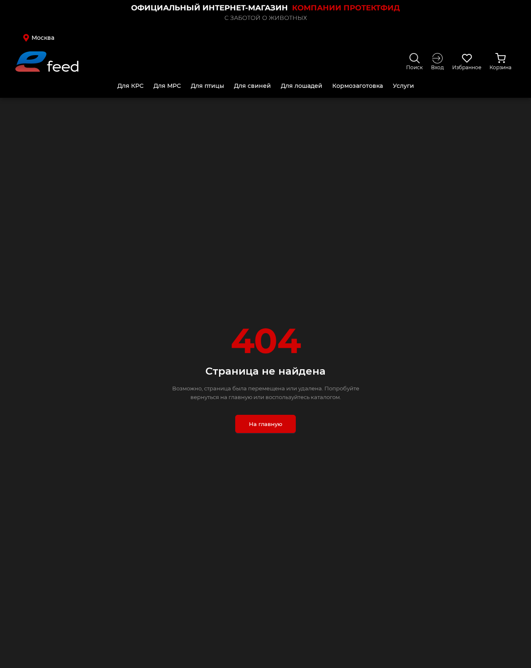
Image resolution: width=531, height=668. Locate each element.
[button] (75, 38)
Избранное (466, 67)
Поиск (414, 67)
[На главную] (46, 61)
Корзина (501, 67)
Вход (437, 67)
